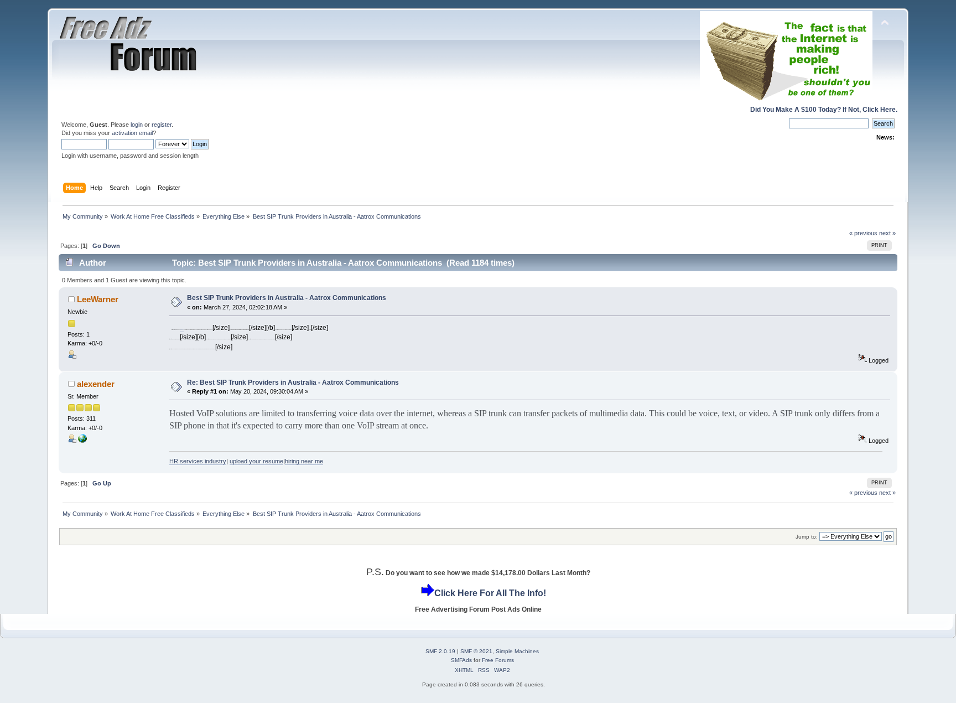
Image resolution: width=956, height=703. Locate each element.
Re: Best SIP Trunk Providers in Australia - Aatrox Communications (293, 382)
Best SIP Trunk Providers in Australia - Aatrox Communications (286, 298)
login (137, 124)
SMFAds (461, 660)
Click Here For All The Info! (490, 593)
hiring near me (304, 461)
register (162, 124)
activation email (132, 133)
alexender (96, 384)
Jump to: (807, 537)
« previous (863, 233)
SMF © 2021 (476, 651)
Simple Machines (517, 651)
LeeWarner (97, 299)
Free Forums (498, 660)
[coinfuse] (82, 440)
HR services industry (197, 461)
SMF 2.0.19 (440, 651)
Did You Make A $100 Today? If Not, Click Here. (823, 109)
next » (887, 233)
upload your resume (256, 461)
